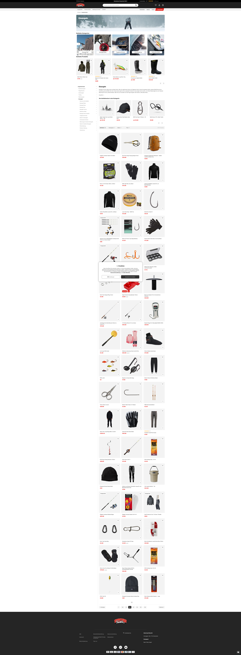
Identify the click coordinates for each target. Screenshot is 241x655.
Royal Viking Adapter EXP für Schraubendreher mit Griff (128, 569)
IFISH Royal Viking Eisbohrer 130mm (107, 459)
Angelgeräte (79, 9)
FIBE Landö (102, 377)
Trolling (80, 94)
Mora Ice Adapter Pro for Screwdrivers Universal (152, 295)
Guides (153, 9)
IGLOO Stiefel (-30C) (153, 78)
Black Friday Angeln (148, 642)
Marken (148, 9)
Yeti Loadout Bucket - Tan (149, 486)
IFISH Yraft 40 (103, 596)
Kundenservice (128, 633)
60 (145, 607)
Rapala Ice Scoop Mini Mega (128, 377)
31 (126, 607)
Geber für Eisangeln (84, 117)
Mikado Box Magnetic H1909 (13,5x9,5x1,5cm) (150, 267)
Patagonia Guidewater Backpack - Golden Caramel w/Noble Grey (153, 156)
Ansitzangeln (81, 92)
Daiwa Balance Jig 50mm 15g (119, 76)
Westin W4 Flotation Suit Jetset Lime (101, 78)
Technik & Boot (87, 9)
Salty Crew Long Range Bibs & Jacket (108, 431)
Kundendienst (142, 1)
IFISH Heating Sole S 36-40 (150, 568)
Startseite (79, 12)
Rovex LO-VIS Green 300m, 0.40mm (107, 183)
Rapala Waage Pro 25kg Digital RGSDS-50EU (153, 322)
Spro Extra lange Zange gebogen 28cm (130, 155)
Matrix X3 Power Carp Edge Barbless (130, 238)
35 (140, 607)
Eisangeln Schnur (83, 109)
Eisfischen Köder (83, 111)
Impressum (81, 637)
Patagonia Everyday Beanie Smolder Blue (130, 596)
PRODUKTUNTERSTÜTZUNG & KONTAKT (99, 638)
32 (129, 607)
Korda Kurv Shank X (148, 211)
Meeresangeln (81, 96)
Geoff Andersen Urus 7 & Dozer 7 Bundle (152, 514)
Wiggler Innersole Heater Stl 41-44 (129, 514)
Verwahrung (82, 130)
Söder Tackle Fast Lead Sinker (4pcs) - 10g (106, 118)
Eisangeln (81, 99)
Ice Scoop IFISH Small (104, 351)
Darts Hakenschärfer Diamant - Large (152, 596)
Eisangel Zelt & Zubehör (84, 113)
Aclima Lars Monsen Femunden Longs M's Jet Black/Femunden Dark (131, 487)
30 (122, 607)
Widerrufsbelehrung (83, 641)
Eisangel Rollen (83, 103)
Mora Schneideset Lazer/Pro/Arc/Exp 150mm (153, 541)
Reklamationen (110, 637)
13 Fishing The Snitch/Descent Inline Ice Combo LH (108, 323)
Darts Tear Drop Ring (104, 541)
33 (133, 607)
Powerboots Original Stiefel (136, 78)
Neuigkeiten (142, 9)
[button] (155, 1)
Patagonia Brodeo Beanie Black (106, 486)
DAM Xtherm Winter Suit (82, 76)
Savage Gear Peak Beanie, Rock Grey (123, 118)
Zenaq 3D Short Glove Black (128, 431)
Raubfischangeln (82, 88)
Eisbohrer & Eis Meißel (84, 101)
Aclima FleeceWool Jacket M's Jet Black (108, 211)
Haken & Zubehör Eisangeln (85, 123)
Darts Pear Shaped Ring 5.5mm (106, 294)
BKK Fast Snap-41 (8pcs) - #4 (139, 117)
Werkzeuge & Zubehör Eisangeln (86, 121)
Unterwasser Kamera (84, 119)
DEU (81, 1)
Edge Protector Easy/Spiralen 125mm (130, 294)
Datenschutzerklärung (112, 634)
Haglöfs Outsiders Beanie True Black (107, 155)
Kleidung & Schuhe (96, 9)
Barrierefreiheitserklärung (98, 634)
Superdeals (160, 9)
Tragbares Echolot (83, 115)
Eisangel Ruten (83, 105)
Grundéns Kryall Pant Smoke (150, 432)
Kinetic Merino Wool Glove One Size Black (153, 238)
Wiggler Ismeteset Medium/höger (107, 514)
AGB (80, 634)
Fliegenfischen (81, 90)
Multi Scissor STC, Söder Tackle (156, 117)
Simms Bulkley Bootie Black (150, 351)
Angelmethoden (85, 12)
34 (137, 607)
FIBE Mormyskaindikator (149, 404)
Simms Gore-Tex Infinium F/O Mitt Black (108, 568)
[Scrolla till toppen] (132, 602)
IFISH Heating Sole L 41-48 (150, 459)
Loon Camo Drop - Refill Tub (128, 211)
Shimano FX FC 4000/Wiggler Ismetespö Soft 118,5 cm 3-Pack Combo (109, 239)
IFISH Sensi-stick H (126, 459)
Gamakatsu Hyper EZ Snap (127, 541)
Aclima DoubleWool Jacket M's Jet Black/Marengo (151, 184)
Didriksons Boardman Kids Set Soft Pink (130, 351)
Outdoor (104, 9)
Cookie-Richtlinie (126, 272)
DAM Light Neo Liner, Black (127, 183)
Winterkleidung (83, 125)
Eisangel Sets (82, 107)
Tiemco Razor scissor (104, 404)
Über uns (95, 641)
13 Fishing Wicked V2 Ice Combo (129, 322)
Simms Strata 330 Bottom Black (151, 377)
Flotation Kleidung (83, 128)
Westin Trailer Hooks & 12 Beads (129, 404)
